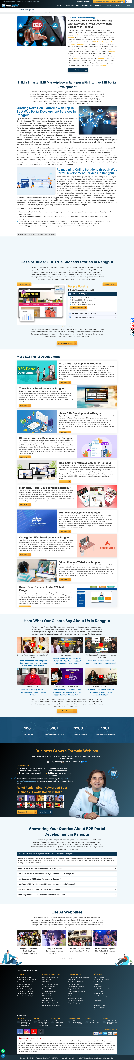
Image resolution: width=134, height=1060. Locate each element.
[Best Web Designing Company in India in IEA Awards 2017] (31, 798)
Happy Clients (50, 234)
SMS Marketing (47, 996)
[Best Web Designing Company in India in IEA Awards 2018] (40, 798)
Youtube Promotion (48, 986)
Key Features (22, 234)
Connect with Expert (77, 307)
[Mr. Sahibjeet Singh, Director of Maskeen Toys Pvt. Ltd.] (101, 645)
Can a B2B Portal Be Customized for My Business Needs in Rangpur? (46, 874)
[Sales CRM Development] (37, 421)
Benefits (32, 234)
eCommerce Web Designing (26, 984)
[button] (92, 294)
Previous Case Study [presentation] (25, 284)
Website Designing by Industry (27, 989)
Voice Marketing (47, 998)
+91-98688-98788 (85, 1)
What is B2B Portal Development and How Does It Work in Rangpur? (45, 854)
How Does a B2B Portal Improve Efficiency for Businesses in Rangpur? (46, 884)
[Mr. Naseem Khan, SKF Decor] (67, 676)
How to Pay (97, 998)
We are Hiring (116, 1)
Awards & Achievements (101, 989)
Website (59, 5)
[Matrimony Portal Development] (97, 496)
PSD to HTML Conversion (25, 991)
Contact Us (97, 1000)
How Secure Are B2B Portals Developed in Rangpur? (39, 879)
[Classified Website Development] (97, 446)
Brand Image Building (75, 984)
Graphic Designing (74, 1003)
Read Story (43, 812)
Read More (64, 382)
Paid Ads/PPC (46, 989)
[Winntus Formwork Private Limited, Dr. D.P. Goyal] (33, 645)
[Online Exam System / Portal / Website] (97, 595)
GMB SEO (45, 982)
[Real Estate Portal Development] (37, 471)
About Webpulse (99, 977)
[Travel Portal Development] (97, 396)
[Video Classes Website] (37, 570)
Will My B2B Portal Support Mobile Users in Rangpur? (39, 889)
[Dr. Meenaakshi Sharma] (101, 676)
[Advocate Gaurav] (67, 645)
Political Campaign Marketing (51, 1003)
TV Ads (70, 996)
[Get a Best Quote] (3, 1056)
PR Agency (71, 979)
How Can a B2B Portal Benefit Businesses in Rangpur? (40, 868)
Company (108, 5)
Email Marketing (47, 993)
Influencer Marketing (75, 998)
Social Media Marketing (50, 984)
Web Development (23, 986)
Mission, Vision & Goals (101, 979)
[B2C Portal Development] (37, 372)
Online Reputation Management (78, 977)
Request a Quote (75, 70)
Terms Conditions (99, 1007)
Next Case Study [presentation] (109, 284)
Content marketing (48, 1000)
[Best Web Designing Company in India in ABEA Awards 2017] (21, 798)
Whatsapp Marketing (49, 991)
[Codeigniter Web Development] (97, 545)
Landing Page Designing (25, 993)
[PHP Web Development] (37, 521)
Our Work (118, 5)
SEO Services (46, 979)
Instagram (27, 1033)
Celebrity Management (75, 1000)
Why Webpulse (98, 982)
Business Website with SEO (26, 982)
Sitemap (96, 1010)
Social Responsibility (100, 996)
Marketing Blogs (99, 993)
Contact (128, 5)
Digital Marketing (72, 5)
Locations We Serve (100, 1005)
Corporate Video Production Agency (77, 992)
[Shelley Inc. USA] (33, 676)
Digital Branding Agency (76, 986)
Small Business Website (24, 977)
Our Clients (97, 984)
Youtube (34, 1033)
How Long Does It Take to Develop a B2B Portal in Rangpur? (42, 895)
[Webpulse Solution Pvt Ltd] (10, 5)
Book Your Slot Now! (25, 812)
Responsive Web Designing (25, 996)
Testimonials (98, 986)
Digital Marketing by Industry (51, 1005)
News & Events (98, 991)
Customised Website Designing (27, 979)
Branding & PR (87, 5)
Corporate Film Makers (75, 989)
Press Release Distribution (76, 982)
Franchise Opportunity (102, 1)
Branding (96, 1003)
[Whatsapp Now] (3, 1051)
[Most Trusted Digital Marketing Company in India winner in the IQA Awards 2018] (59, 798)
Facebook (20, 1033)
